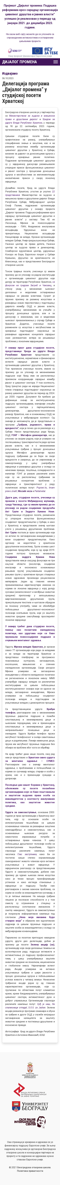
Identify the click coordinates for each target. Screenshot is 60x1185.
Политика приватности (30, 1171)
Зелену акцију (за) (42, 944)
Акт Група (11, 532)
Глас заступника (26, 854)
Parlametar (40, 491)
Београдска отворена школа (34, 1167)
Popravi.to (42, 487)
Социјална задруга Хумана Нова (30, 557)
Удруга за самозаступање (20, 812)
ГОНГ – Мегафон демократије (28, 435)
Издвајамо (10, 73)
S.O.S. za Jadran (37, 1007)
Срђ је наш (43, 1004)
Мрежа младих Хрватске (28, 646)
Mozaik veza (25, 491)
